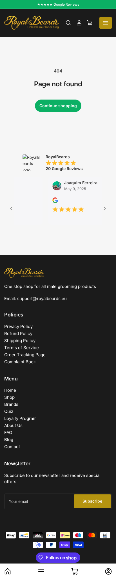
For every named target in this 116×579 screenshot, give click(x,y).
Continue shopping (58, 105)
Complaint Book (20, 361)
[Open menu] (105, 23)
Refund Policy (18, 333)
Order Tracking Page (25, 354)
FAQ (8, 432)
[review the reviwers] (52, 201)
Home (10, 390)
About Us (13, 425)
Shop (9, 397)
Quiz (8, 411)
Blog (8, 439)
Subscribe (92, 501)
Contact (12, 446)
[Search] (68, 23)
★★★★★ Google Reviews (58, 4)
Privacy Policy (18, 326)
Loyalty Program (20, 418)
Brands (11, 404)
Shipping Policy (19, 340)
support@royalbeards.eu (42, 298)
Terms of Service (21, 347)
